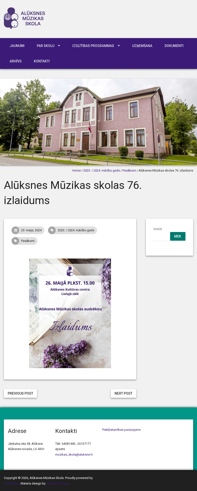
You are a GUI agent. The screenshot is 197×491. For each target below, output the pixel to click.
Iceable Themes (57, 483)
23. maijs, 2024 (31, 230)
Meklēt (158, 229)
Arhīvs (16, 61)
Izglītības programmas (93, 46)
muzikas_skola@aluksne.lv (74, 454)
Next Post (123, 393)
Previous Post (20, 393)
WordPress (11, 483)
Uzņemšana (142, 46)
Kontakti (42, 61)
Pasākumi (129, 170)
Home (76, 170)
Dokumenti (174, 46)
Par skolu (45, 46)
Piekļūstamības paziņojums (121, 429)
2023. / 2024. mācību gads (101, 170)
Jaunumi (17, 46)
